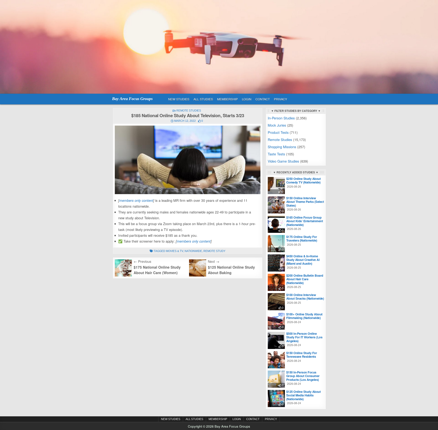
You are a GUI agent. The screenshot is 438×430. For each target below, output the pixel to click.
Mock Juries (277, 125)
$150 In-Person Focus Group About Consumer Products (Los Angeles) (303, 376)
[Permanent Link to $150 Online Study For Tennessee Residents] (276, 359)
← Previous (142, 261)
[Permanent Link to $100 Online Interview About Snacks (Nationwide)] (276, 301)
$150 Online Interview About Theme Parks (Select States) (305, 202)
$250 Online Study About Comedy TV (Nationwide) (303, 180)
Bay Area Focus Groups (132, 98)
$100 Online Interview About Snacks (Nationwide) (305, 297)
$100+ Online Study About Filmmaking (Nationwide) (304, 316)
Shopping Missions (282, 146)
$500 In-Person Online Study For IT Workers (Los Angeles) (304, 337)
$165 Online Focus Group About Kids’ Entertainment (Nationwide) (304, 221)
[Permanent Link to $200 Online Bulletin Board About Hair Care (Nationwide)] (276, 282)
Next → (213, 261)
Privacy (280, 99)
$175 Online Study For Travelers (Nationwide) (301, 239)
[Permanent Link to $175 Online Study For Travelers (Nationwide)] (276, 243)
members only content (136, 200)
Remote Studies (188, 110)
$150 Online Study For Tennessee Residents (301, 355)
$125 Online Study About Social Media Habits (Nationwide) (303, 395)
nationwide (193, 251)
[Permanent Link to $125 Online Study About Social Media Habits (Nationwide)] (276, 398)
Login (246, 99)
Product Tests (278, 132)
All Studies (203, 99)
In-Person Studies (281, 117)
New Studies (178, 99)
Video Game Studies (283, 161)
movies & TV (174, 251)
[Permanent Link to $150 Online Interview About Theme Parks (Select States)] (276, 204)
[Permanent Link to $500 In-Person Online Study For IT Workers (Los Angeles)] (276, 340)
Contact (262, 99)
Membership (227, 99)
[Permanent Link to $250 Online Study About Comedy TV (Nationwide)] (276, 185)
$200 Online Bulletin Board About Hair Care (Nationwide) (304, 279)
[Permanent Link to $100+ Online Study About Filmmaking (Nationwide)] (276, 321)
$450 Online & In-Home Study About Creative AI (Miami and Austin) (303, 260)
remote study (214, 251)
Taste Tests (276, 153)
